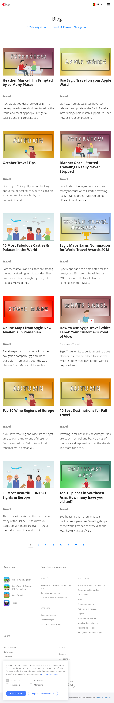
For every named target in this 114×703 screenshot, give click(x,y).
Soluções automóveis (50, 593)
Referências (9, 652)
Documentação (47, 619)
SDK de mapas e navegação (54, 597)
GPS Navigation (36, 27)
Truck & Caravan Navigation (70, 27)
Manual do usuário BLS (51, 624)
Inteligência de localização (90, 632)
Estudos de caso (48, 615)
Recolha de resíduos (87, 628)
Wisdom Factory (103, 697)
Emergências (84, 594)
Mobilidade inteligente (88, 623)
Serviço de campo (86, 604)
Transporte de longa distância (91, 585)
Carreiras (8, 656)
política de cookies (49, 674)
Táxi (80, 599)
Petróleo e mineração (88, 609)
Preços (62, 654)
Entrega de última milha (88, 590)
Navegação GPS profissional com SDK (56, 586)
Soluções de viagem (87, 618)
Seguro (81, 613)
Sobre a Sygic (10, 647)
